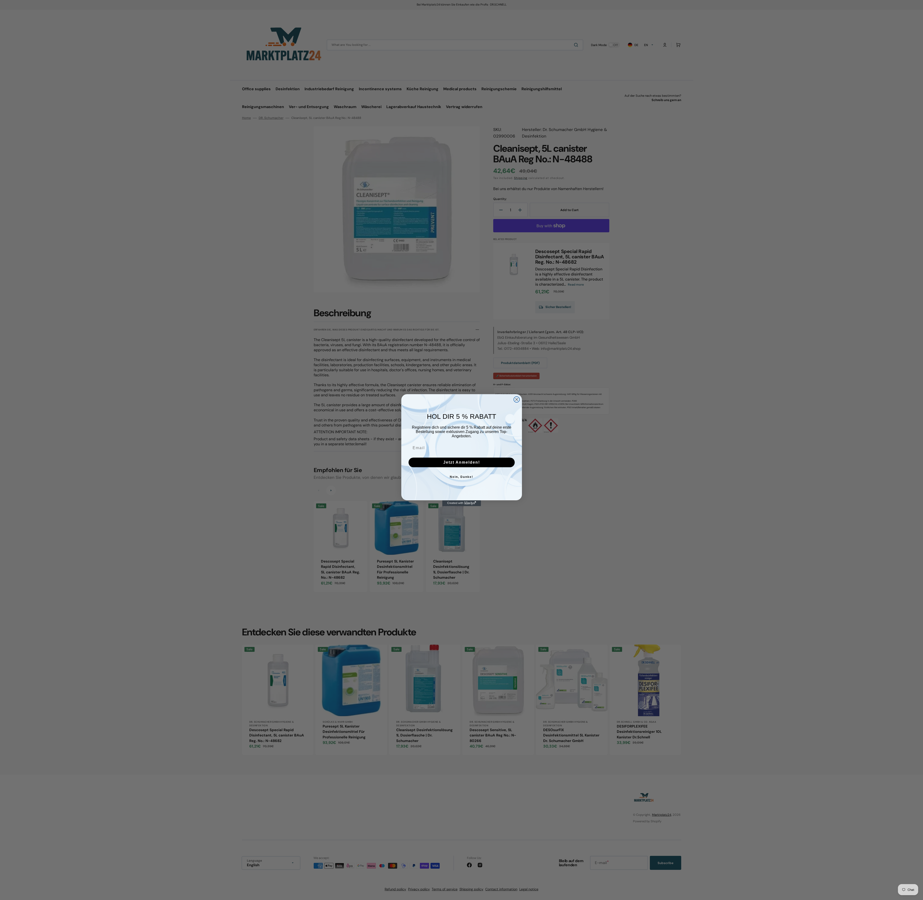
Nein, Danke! (461, 477)
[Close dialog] (517, 399)
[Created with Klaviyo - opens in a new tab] (461, 503)
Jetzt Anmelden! (461, 462)
